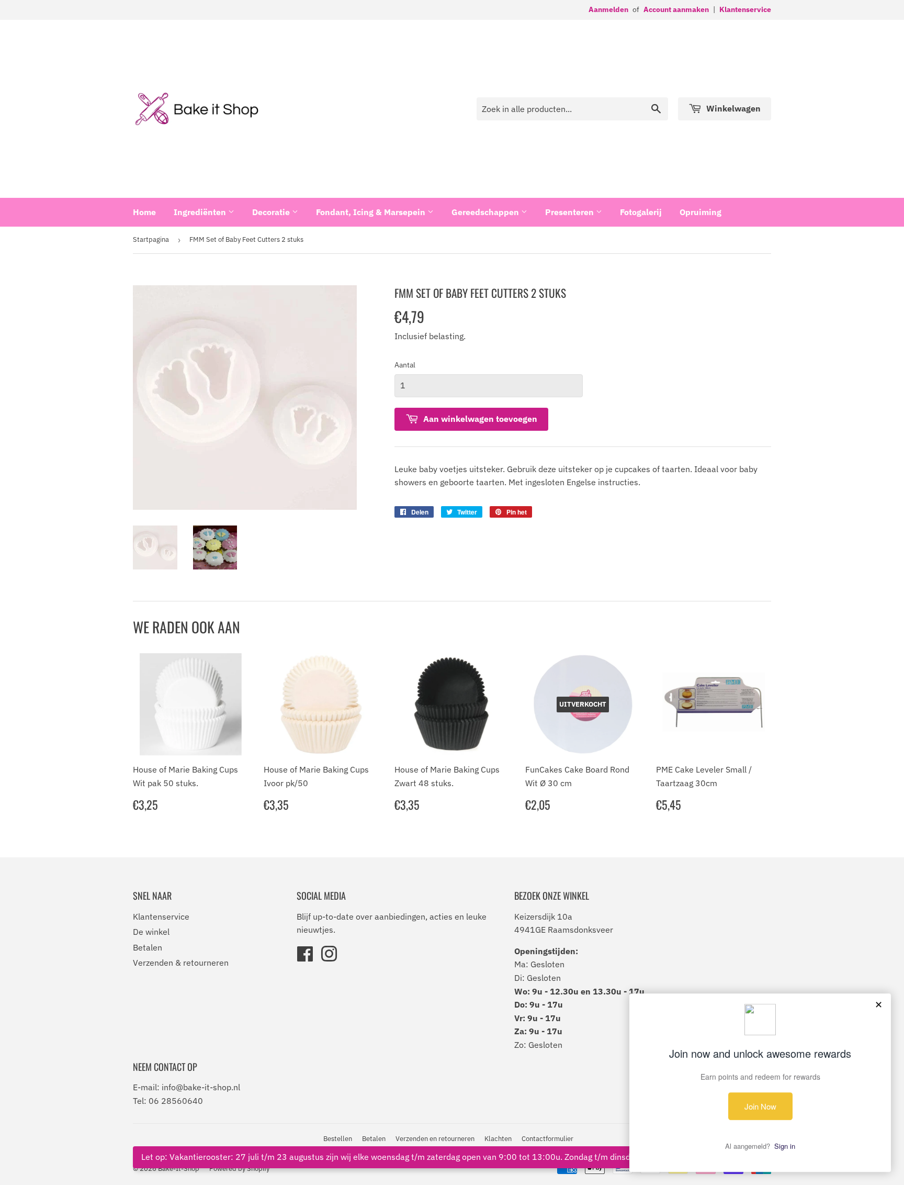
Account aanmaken (676, 9)
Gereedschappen (486, 212)
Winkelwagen (732, 108)
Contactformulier (547, 1138)
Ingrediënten (201, 212)
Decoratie (272, 212)
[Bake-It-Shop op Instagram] (329, 957)
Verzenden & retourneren (181, 962)
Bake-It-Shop (178, 1168)
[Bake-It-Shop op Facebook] (305, 957)
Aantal (404, 365)
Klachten (498, 1138)
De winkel (151, 931)
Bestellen (337, 1138)
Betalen (147, 947)
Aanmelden (608, 9)
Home (144, 212)
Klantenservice (745, 9)
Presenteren (570, 212)
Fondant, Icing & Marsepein (371, 212)
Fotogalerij (641, 212)
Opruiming (700, 212)
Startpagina (151, 239)
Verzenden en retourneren (435, 1138)
